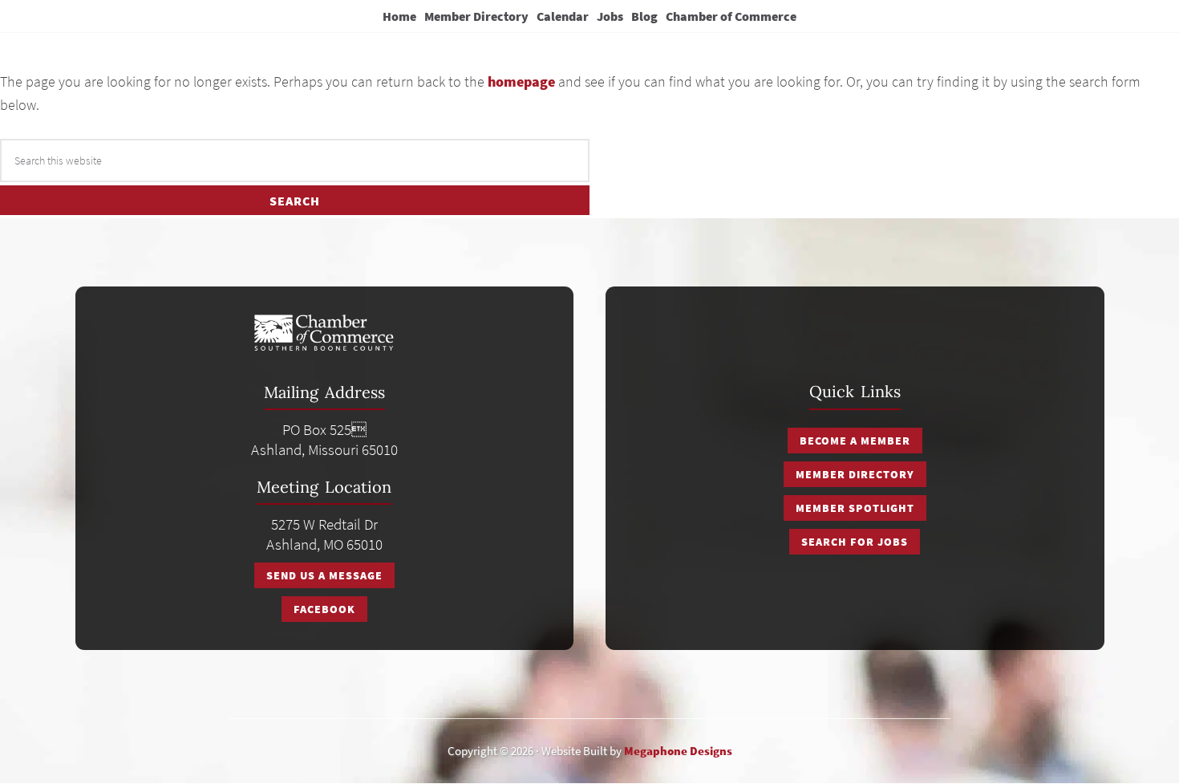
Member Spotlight (855, 508)
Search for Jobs (854, 541)
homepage (521, 81)
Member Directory (855, 474)
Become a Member (855, 440)
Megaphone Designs (678, 750)
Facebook (324, 609)
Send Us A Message (324, 575)
